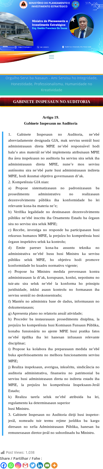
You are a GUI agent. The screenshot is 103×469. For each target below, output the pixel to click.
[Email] (47, 465)
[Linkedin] (40, 465)
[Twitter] (33, 465)
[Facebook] (3, 465)
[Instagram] (18, 465)
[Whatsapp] (11, 465)
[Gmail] (25, 465)
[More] (54, 465)
